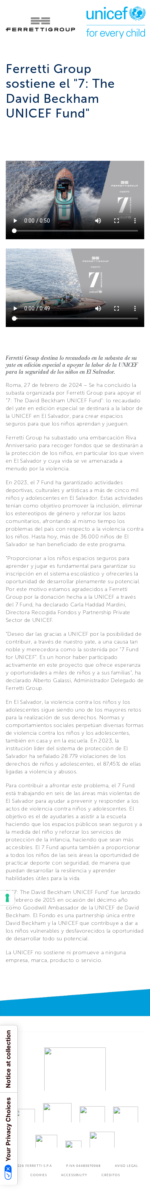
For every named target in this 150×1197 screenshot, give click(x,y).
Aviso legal (126, 1166)
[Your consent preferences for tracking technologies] (7, 898)
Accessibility (74, 1175)
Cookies (38, 1175)
